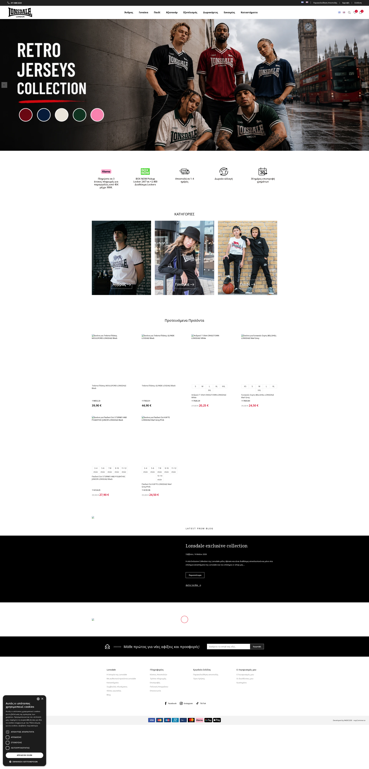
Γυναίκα (182, 284)
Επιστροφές (155, 683)
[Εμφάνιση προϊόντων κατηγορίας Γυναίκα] (184, 260)
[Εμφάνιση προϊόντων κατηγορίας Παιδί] (247, 260)
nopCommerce (359, 721)
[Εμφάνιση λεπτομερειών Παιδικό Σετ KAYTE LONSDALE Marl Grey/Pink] (160, 440)
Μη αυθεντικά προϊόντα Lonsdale (121, 679)
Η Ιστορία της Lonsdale (117, 675)
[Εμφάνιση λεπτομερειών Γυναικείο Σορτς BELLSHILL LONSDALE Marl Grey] (259, 358)
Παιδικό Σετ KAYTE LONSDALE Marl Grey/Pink (157, 485)
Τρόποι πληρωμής (158, 679)
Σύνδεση (358, 3)
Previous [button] (4, 85)
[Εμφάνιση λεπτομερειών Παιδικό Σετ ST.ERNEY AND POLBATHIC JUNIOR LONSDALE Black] (110, 440)
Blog (109, 695)
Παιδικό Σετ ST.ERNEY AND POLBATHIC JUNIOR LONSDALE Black (108, 478)
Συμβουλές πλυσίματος (117, 687)
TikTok (203, 703)
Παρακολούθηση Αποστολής (325, 3)
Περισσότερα (195, 575)
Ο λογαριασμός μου (245, 675)
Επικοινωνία (155, 691)
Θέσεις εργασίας (114, 691)
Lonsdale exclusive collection (216, 546)
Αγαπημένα (241, 683)
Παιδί (245, 284)
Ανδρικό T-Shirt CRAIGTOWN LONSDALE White (208, 396)
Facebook (172, 703)
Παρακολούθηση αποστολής (205, 675)
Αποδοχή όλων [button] (24, 755)
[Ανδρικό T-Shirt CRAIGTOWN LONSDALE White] (209, 358)
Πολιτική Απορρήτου (159, 687)
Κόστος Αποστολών (158, 675)
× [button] (42, 699)
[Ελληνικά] (339, 12)
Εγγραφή (345, 3)
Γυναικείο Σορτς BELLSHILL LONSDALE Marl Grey (257, 396)
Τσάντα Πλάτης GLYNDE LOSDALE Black (159, 385)
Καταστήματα (112, 683)
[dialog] (24, 730)
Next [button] (365, 85)
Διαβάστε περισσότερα (28, 725)
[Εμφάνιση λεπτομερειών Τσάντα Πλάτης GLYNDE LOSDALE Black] (160, 358)
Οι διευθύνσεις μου (244, 679)
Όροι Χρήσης (199, 679)
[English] (344, 12)
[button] (24, 761)
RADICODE (348, 721)
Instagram (188, 703)
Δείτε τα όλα (192, 585)
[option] (184, 85)
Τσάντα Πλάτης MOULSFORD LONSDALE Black (109, 387)
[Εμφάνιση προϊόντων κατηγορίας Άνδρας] (121, 260)
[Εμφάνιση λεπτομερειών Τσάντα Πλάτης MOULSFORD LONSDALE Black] (110, 358)
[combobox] (38, 698)
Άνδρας (119, 284)
